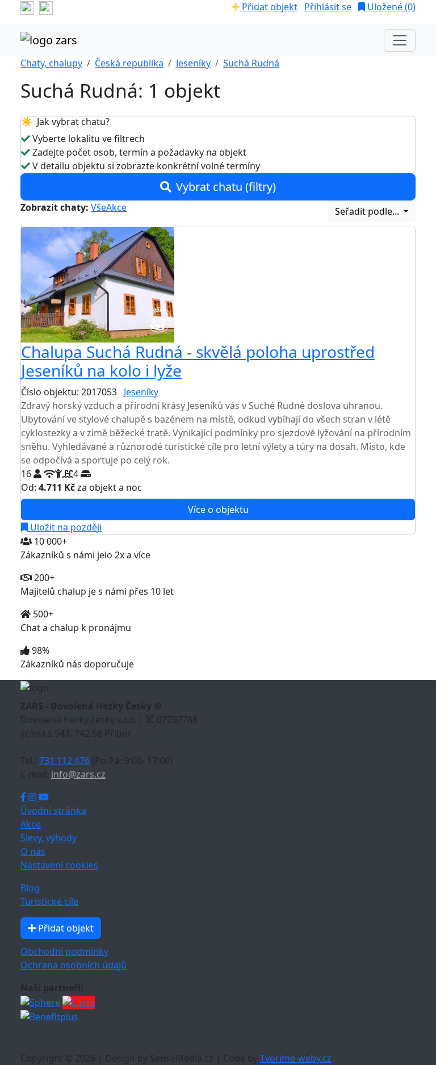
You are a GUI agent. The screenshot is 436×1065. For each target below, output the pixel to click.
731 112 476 (64, 760)
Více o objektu (218, 509)
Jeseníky (193, 63)
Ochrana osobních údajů (73, 965)
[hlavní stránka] (48, 40)
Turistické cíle (49, 901)
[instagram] (46, 7)
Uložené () (390, 7)
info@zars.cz (78, 774)
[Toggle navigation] (400, 40)
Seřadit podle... (368, 211)
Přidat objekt (268, 7)
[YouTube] (44, 797)
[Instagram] (33, 797)
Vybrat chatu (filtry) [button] (226, 186)
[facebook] (27, 7)
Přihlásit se (327, 7)
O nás (32, 851)
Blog (30, 888)
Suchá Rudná (251, 63)
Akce (116, 207)
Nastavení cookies (59, 865)
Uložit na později (65, 527)
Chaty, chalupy (51, 63)
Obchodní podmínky (64, 951)
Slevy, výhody (48, 838)
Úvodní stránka (53, 810)
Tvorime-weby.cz (296, 1058)
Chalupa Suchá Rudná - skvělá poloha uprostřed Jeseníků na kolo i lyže (198, 361)
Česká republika (129, 63)
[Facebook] (24, 797)
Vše (98, 207)
